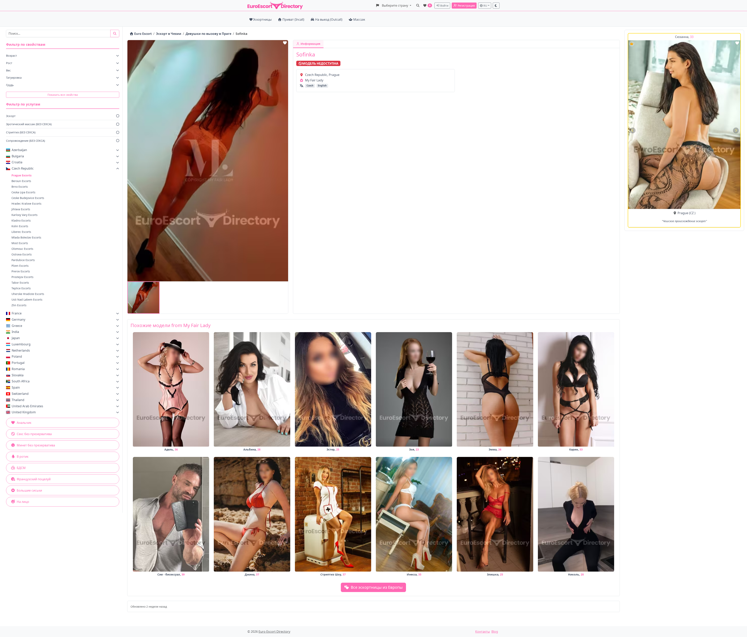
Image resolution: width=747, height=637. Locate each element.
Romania (18, 369)
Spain (16, 387)
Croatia (17, 162)
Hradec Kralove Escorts (26, 203)
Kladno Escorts (21, 220)
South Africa (21, 381)
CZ (692, 213)
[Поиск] (417, 5)
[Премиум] (631, 44)
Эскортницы (262, 19)
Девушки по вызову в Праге (208, 34)
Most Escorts (19, 243)
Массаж (359, 19)
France (17, 313)
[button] (393, 5)
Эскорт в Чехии (168, 34)
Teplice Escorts (21, 288)
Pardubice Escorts (23, 260)
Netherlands (21, 350)
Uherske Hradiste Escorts (27, 294)
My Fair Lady (314, 80)
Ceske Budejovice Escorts (27, 198)
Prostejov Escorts (22, 277)
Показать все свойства (62, 95)
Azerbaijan (19, 150)
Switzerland (20, 394)
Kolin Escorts (19, 226)
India (15, 332)
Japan (16, 338)
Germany (18, 319)
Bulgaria (18, 156)
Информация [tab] (310, 44)
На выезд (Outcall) (328, 19)
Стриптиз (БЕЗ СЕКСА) (20, 132)
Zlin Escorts (18, 305)
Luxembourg (21, 344)
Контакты (482, 631)
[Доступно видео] (631, 51)
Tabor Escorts (20, 282)
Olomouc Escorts (22, 249)
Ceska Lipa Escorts (23, 192)
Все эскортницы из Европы (376, 587)
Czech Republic (23, 168)
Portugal (18, 363)
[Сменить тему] (496, 6)
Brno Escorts (19, 186)
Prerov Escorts (20, 271)
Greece (17, 326)
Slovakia (18, 375)
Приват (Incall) (293, 19)
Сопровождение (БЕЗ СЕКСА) (25, 141)
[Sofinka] (143, 298)
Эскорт (11, 116)
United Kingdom (24, 412)
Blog (494, 631)
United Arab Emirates (27, 406)
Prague (683, 213)
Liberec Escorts (21, 232)
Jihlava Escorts (20, 209)
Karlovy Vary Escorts (24, 215)
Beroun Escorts (21, 181)
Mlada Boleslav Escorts (26, 237)
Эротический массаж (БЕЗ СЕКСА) (29, 124)
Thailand (18, 400)
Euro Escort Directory (274, 631)
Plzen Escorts (20, 265)
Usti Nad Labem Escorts (26, 299)
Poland (17, 356)
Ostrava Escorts (21, 254)
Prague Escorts (21, 175)
